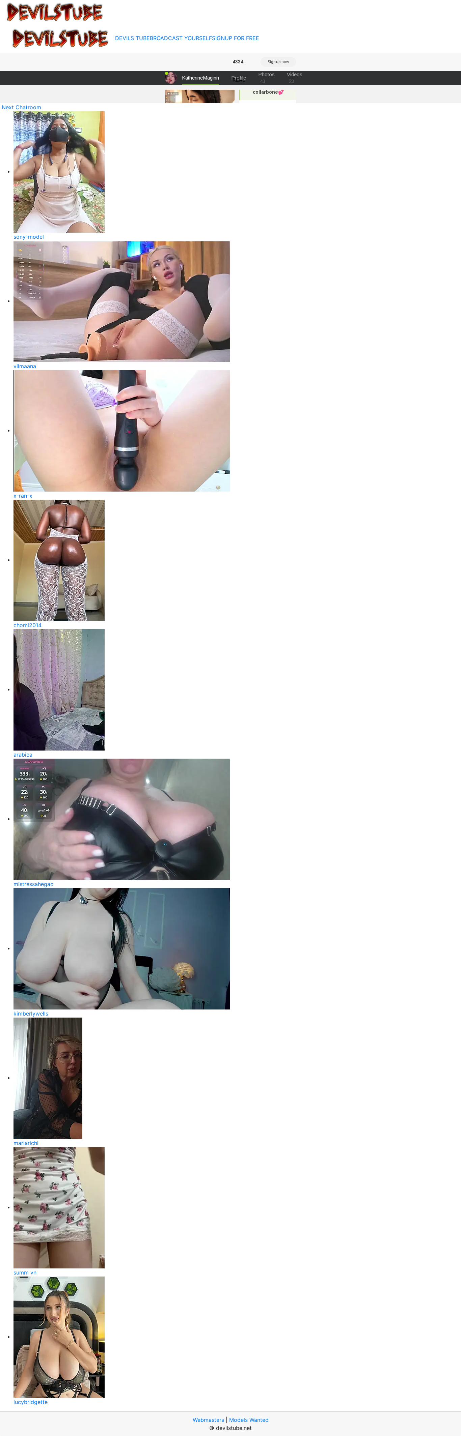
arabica (22, 754)
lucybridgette (30, 1402)
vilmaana (24, 366)
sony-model (28, 236)
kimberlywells (30, 1013)
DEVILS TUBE (132, 38)
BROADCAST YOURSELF (181, 38)
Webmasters (208, 1419)
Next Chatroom (21, 107)
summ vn (24, 1272)
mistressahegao (33, 884)
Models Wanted (249, 1419)
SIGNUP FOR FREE (235, 38)
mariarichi (25, 1143)
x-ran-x (22, 495)
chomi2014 (27, 625)
